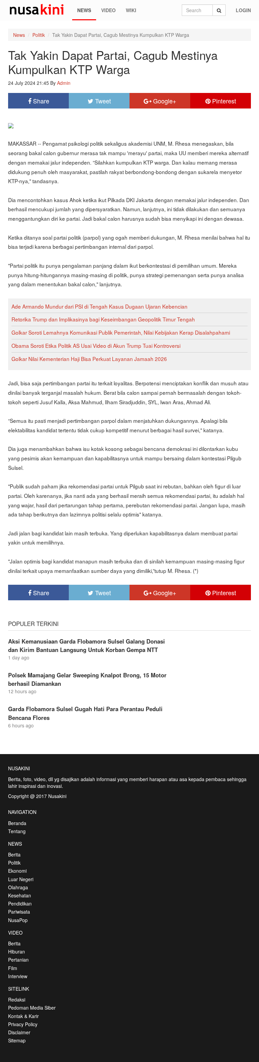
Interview (17, 976)
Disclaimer (19, 1032)
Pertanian (18, 959)
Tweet (102, 100)
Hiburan (16, 951)
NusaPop (18, 920)
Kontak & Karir (23, 1016)
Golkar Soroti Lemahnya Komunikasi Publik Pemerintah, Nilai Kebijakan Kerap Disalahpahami (120, 332)
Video (108, 10)
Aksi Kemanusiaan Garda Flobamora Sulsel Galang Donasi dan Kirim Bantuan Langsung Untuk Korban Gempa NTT (86, 645)
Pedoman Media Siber (32, 1007)
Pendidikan (20, 903)
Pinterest (223, 100)
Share (40, 100)
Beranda (17, 823)
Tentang (17, 831)
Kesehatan (19, 895)
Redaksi (16, 999)
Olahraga (18, 887)
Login (243, 10)
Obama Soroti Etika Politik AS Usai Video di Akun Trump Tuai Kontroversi (95, 345)
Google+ (163, 100)
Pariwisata (19, 911)
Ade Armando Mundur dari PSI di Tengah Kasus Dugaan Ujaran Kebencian (99, 306)
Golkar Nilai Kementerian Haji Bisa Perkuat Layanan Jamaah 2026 (89, 358)
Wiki (131, 10)
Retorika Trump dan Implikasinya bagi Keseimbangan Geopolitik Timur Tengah (103, 319)
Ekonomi (17, 870)
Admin (63, 82)
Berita (14, 854)
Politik (38, 34)
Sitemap (17, 1040)
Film (12, 968)
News (84, 10)
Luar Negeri (20, 879)
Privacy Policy (22, 1024)
